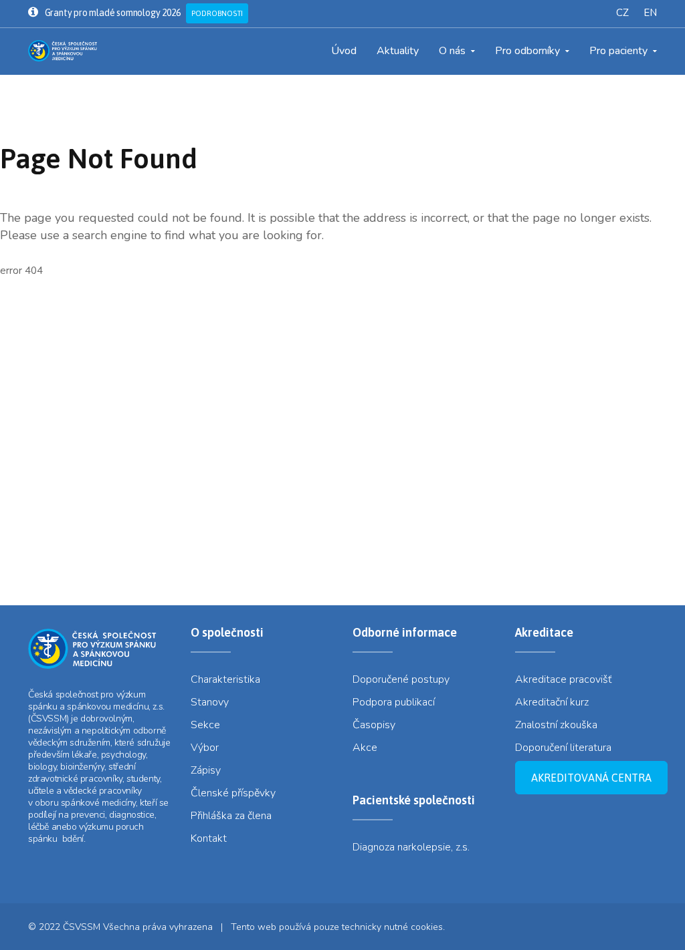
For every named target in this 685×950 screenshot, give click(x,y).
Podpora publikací (394, 702)
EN (650, 12)
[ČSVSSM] (66, 50)
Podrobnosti (217, 13)
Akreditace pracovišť (563, 679)
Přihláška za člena (231, 815)
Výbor (205, 747)
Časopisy (374, 725)
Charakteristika (225, 679)
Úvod (344, 50)
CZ (622, 12)
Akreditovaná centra (591, 778)
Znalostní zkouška (556, 725)
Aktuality (398, 50)
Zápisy (206, 770)
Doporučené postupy (401, 679)
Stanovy (210, 702)
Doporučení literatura (563, 747)
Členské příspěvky (233, 793)
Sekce (205, 725)
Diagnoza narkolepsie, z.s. (411, 847)
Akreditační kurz (552, 702)
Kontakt (209, 838)
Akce (365, 747)
